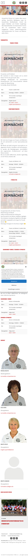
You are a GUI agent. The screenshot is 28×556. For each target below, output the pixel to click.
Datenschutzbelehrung (16, 534)
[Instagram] (23, 3)
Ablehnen (14, 285)
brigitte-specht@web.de (15, 104)
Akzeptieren (14, 281)
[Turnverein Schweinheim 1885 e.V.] (14, 2)
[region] (14, 513)
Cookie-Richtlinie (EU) (13, 536)
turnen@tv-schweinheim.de (8, 376)
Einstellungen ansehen (14, 289)
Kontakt (3, 536)
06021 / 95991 (12, 314)
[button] (26, 267)
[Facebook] (20, 3)
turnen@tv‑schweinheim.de (8, 413)
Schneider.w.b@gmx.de (14, 174)
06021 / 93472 (14, 102)
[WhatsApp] (26, 3)
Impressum (4, 534)
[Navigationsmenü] (3, 2)
